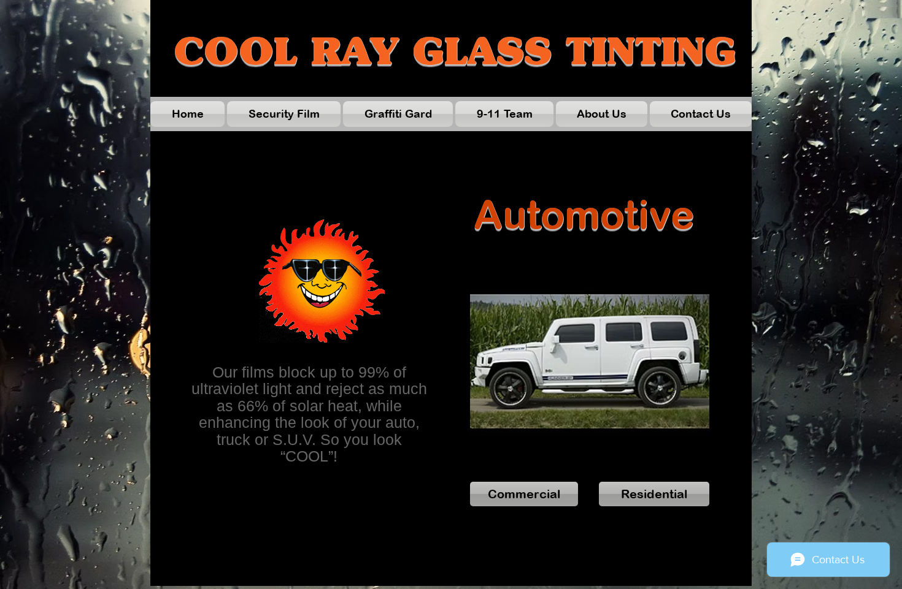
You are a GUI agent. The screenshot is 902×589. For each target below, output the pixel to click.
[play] (683, 449)
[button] (589, 361)
